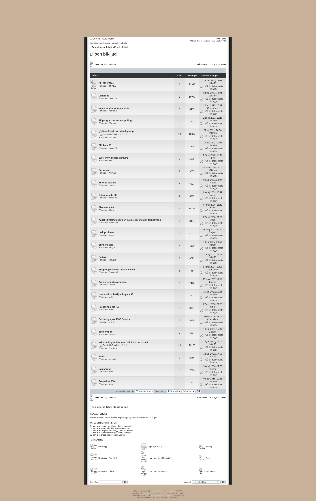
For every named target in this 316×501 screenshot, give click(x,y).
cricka (111, 235)
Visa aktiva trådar (119, 43)
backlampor (105, 331)
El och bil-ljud (121, 47)
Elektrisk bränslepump (121, 131)
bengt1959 (113, 198)
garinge (213, 369)
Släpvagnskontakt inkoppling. (115, 120)
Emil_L (111, 322)
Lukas (111, 185)
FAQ (218, 39)
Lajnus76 (113, 98)
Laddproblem (106, 232)
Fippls (213, 182)
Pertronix (104, 170)
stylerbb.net (157, 491)
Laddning (104, 95)
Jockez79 (113, 111)
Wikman (112, 123)
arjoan (213, 356)
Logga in (95, 39)
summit (112, 334)
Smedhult (113, 348)
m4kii (111, 297)
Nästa (223, 64)
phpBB (145, 493)
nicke (111, 309)
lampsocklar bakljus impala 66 (116, 294)
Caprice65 (113, 272)
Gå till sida (202, 64)
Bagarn (212, 195)
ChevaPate (212, 108)
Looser (112, 285)
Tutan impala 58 (107, 195)
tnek (110, 160)
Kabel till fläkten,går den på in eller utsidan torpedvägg (130, 220)
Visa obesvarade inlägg (100, 43)
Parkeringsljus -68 (109, 306)
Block (212, 207)
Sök (224, 39)
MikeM (212, 83)
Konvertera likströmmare (113, 282)
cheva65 (112, 260)
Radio (102, 356)
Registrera (107, 39)
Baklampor (105, 369)
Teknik (109, 47)
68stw (111, 210)
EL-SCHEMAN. (107, 83)
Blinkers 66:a (106, 244)
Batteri (102, 257)
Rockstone (113, 222)
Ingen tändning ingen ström (114, 108)
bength (112, 247)
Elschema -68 (106, 207)
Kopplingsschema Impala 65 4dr (117, 269)
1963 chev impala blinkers (113, 157)
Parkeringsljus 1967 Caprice (114, 319)
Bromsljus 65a (107, 381)
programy (170, 491)
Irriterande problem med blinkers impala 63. (123, 342)
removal (112, 359)
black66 (213, 95)
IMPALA (112, 86)
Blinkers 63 (105, 145)
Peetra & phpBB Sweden (162, 495)
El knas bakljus (107, 182)
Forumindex (98, 47)
